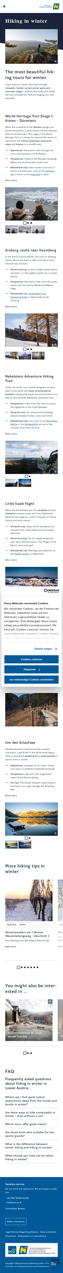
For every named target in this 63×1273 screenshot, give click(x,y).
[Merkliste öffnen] (12, 6)
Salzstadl (35, 174)
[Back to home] (49, 6)
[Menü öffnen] (4, 6)
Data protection (48, 1232)
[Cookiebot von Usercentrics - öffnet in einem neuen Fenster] (44, 591)
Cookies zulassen (31, 659)
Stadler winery (22, 553)
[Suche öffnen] (15, 6)
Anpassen (29, 669)
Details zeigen (43, 648)
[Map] (9, 6)
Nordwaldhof (31, 424)
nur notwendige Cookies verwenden (31, 679)
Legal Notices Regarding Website (21, 1232)
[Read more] (28, 914)
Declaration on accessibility (32, 1236)
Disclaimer (10, 1236)
